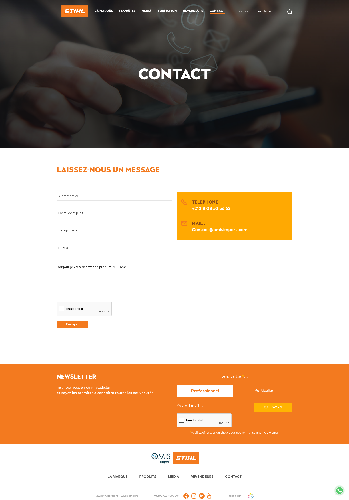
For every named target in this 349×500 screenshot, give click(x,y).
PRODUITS (127, 11)
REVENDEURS (193, 11)
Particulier (264, 391)
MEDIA (147, 11)
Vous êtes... (234, 376)
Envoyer (72, 324)
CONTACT (217, 11)
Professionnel (205, 391)
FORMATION (167, 11)
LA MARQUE (104, 11)
